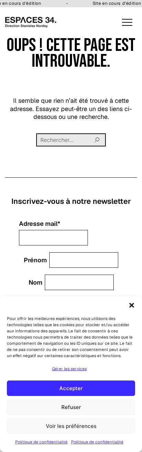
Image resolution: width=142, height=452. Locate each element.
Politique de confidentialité (41, 442)
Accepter (71, 388)
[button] (131, 305)
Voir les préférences (71, 426)
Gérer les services (69, 369)
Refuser (71, 407)
